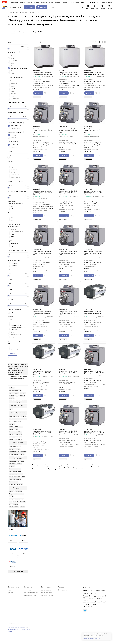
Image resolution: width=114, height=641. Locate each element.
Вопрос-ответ (62, 590)
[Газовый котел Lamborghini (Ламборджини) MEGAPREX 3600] (69, 295)
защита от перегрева (17, 325)
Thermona (14, 71)
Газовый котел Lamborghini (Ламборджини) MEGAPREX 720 (69, 432)
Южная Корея (15, 98)
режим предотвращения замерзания (18, 328)
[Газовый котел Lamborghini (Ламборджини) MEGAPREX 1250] (69, 175)
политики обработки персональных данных (94, 637)
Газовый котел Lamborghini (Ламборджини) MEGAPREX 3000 (42, 313)
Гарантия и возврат (47, 595)
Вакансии (44, 2)
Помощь (61, 587)
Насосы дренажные (15, 471)
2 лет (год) (14, 265)
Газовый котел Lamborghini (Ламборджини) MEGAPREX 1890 (68, 253)
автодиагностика (16, 337)
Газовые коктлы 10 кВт (15, 426)
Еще (82, 2)
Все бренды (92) (18, 571)
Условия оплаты (46, 590)
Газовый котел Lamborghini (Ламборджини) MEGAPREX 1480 (93, 192)
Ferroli (12, 63)
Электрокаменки (14, 507)
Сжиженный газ (15, 177)
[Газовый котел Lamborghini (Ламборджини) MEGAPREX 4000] (94, 295)
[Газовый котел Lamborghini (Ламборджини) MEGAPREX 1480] (94, 175)
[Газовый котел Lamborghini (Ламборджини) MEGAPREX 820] (94, 415)
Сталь (12, 234)
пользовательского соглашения (17, 628)
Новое (23, 476)
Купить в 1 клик (37, 96)
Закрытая (13, 137)
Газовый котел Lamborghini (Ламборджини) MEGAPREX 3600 (68, 313)
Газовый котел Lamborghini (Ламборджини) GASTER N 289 (94, 73)
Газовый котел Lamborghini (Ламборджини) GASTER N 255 (68, 73)
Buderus (13, 58)
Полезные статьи (74, 2)
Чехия (12, 96)
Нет (12, 246)
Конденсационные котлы (16, 461)
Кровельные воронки (15, 463)
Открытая (14, 135)
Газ (12, 167)
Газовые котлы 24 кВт (15, 434)
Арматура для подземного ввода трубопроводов (18, 413)
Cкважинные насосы (15, 390)
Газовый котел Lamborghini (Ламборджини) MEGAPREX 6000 (42, 432)
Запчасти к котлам (14, 449)
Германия (14, 83)
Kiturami (13, 66)
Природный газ (15, 175)
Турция (13, 86)
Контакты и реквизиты (31, 593)
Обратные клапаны (15, 479)
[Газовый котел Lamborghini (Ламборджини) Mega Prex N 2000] (94, 112)
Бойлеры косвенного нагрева (17, 419)
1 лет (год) (14, 263)
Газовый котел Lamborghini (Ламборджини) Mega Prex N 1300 (68, 130)
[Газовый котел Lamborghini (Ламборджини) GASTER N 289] (94, 56)
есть (12, 217)
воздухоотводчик (16, 334)
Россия (13, 91)
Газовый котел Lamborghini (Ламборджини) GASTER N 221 (43, 73)
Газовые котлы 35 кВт (15, 437)
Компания (28, 587)
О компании (14, 2)
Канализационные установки (17, 451)
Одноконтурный (16, 125)
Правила (64, 2)
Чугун (12, 236)
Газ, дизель (14, 170)
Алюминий (14, 229)
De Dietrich (14, 61)
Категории (11, 358)
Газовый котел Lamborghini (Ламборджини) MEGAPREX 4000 (93, 313)
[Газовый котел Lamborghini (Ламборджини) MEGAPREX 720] (69, 415)
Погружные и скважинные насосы (18, 487)
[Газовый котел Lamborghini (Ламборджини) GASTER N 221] (43, 56)
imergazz (22, 395)
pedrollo (11, 398)
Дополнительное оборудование (18, 443)
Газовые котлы (13, 429)
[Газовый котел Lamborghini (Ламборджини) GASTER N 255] (69, 56)
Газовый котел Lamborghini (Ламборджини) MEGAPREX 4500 (42, 372)
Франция (13, 93)
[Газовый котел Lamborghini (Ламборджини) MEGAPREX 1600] (43, 235)
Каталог (51, 2)
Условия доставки (47, 593)
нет (12, 208)
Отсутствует (14, 349)
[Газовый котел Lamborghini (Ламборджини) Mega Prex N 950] (43, 175)
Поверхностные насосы (16, 484)
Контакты (36, 2)
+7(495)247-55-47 (88, 590)
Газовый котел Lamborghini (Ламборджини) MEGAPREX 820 (94, 432)
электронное (14, 243)
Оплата (29, 2)
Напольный (14, 144)
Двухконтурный (15, 128)
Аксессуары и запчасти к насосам (18, 406)
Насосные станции (14, 469)
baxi (17, 395)
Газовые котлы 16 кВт (15, 432)
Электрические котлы (19, 501)
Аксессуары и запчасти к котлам (18, 401)
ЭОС (10, 501)
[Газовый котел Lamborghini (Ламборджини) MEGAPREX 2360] (94, 235)
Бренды (57, 2)
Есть (12, 206)
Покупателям (46, 587)
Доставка (22, 2)
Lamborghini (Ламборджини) (19, 68)
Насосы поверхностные (16, 474)
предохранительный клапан (19, 332)
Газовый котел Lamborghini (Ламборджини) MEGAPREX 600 (94, 372)
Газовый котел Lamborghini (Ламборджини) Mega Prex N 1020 (42, 130)
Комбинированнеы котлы (16, 454)
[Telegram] (85, 610)
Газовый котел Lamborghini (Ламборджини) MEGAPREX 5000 (68, 372)
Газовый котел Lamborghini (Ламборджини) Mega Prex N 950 (42, 192)
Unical (12, 73)
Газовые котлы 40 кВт (15, 439)
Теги (9, 384)
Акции (5, 2)
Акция (11, 409)
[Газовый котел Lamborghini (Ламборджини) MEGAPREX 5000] (69, 355)
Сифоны (11, 491)
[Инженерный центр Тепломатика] (12, 7)
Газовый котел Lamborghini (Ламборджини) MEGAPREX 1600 (42, 253)
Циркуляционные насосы (16, 499)
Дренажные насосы (15, 446)
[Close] (109, 634)
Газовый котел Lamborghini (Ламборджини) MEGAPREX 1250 (68, 192)
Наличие (12, 466)
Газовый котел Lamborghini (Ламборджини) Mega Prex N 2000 (93, 130)
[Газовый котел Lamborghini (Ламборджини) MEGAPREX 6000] (43, 415)
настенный (14, 147)
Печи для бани (13, 482)
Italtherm (22, 393)
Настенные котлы (14, 476)
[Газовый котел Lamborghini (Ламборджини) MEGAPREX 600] (94, 355)
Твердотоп (19, 491)
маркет (22, 507)
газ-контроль (15, 323)
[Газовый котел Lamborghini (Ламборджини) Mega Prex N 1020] (43, 112)
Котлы (11, 362)
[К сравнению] (48, 93)
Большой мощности (15, 421)
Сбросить (12, 354)
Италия (13, 88)
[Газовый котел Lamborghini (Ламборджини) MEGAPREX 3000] (43, 295)
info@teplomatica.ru (89, 593)
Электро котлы (13, 504)
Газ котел (12, 424)
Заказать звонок (100, 590)
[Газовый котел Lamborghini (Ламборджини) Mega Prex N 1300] (69, 112)
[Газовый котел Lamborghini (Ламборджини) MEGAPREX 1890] (69, 235)
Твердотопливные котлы (16, 494)
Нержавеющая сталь (17, 231)
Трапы (11, 496)
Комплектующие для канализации (18, 457)
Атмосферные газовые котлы (17, 416)
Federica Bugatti (14, 393)
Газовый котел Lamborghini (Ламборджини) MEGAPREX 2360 (93, 253)
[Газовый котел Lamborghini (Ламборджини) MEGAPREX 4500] (43, 355)
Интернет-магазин (14, 587)
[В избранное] (45, 93)
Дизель (13, 172)
